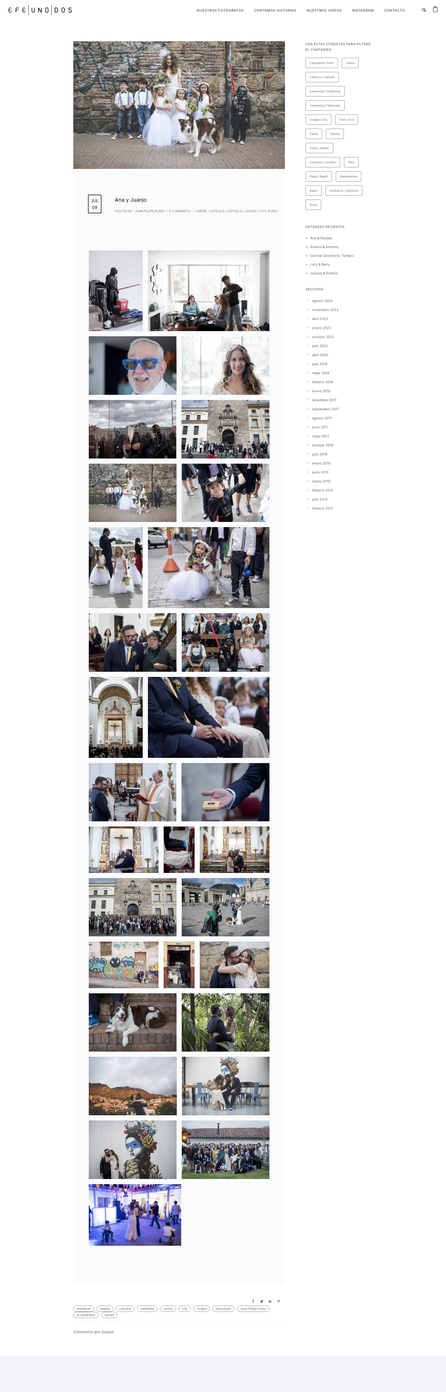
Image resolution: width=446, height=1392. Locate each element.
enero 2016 (321, 463)
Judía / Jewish (319, 148)
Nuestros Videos (324, 10)
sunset (109, 1315)
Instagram (363, 10)
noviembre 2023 (325, 310)
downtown (223, 1309)
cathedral (147, 1309)
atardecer (84, 1309)
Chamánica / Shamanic (325, 105)
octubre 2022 (323, 337)
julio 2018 (319, 364)
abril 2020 (320, 355)
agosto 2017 (322, 418)
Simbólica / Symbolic (344, 190)
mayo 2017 (320, 436)
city (184, 1309)
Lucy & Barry (320, 264)
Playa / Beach (319, 176)
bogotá (105, 1309)
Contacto (394, 10)
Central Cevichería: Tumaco (332, 255)
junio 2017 (320, 427)
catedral (125, 1309)
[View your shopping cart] (435, 10)
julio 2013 (319, 499)
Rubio (272, 211)
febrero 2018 (322, 382)
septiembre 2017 (325, 409)
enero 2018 (321, 391)
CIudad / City (255, 211)
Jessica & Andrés (324, 273)
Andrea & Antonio (324, 247)
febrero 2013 (322, 508)
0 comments (179, 211)
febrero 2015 (322, 490)
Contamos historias (275, 10)
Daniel (314, 134)
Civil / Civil (346, 119)
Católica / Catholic (225, 211)
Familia (335, 134)
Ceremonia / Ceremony (325, 91)
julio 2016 (319, 454)
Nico (351, 162)
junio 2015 (320, 472)
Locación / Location (323, 162)
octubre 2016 (322, 445)
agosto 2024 (322, 301)
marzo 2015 (321, 481)
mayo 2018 (320, 373)
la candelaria (86, 1315)
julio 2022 (320, 346)
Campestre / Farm (322, 63)
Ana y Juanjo (131, 200)
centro (168, 1309)
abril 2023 (320, 319)
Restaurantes (348, 176)
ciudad (201, 1309)
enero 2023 (321, 328)
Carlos (350, 63)
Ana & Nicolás (321, 238)
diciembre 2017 (324, 400)
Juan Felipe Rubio (253, 1309)
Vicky (313, 205)
